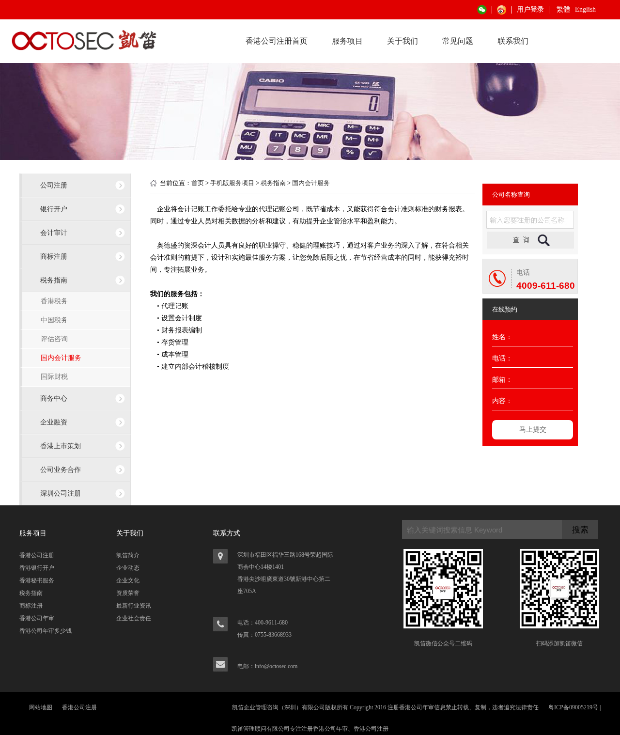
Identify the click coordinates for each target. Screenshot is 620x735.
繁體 (563, 9)
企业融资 (53, 422)
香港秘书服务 (36, 580)
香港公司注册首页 (277, 41)
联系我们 (512, 41)
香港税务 (54, 301)
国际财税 (54, 376)
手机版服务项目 (232, 183)
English (585, 9)
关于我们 (402, 41)
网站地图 (40, 707)
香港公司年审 (36, 618)
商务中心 (53, 398)
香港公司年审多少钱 (45, 630)
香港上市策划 (60, 446)
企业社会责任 (133, 618)
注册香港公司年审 (324, 728)
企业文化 (128, 580)
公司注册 (53, 185)
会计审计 (53, 232)
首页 (197, 183)
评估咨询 (54, 339)
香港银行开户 (36, 567)
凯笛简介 (128, 555)
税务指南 (53, 280)
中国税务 (54, 320)
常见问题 (457, 41)
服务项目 (347, 41)
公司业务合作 (60, 469)
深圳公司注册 (60, 493)
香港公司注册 (36, 555)
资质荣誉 (128, 593)
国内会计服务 (61, 357)
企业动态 (128, 567)
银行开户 (53, 209)
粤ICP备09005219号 (573, 707)
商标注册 (53, 256)
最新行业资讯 (133, 605)
